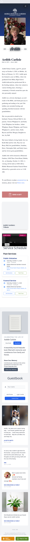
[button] (15, 415)
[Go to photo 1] (14, 424)
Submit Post (15, 398)
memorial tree (22, 180)
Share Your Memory (10, 369)
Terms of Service (19, 534)
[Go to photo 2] (15, 424)
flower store (20, 183)
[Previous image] (4, 415)
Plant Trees (21, 273)
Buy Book (17, 343)
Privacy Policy (10, 534)
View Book (8, 343)
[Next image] (26, 415)
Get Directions (9, 273)
